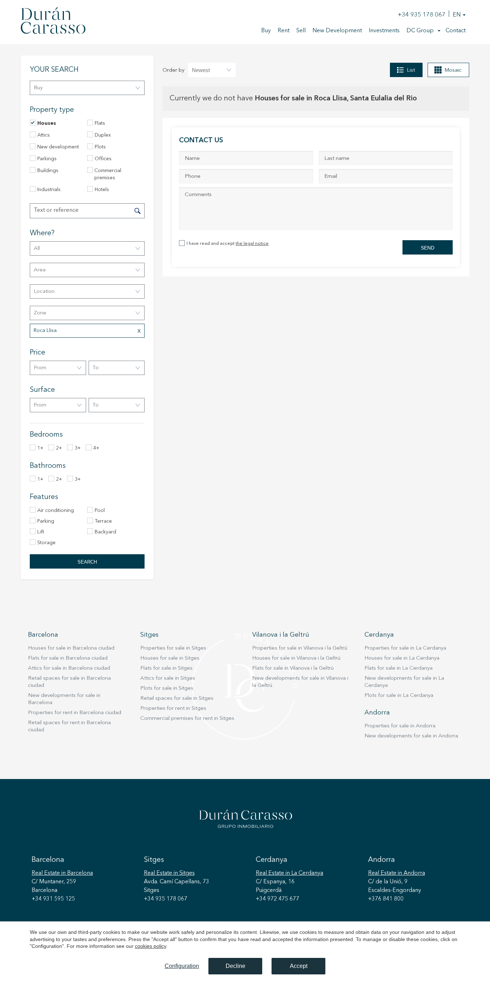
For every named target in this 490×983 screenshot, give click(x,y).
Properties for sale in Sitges (173, 648)
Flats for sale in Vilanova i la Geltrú (293, 668)
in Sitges (169, 873)
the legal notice (252, 243)
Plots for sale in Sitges (166, 688)
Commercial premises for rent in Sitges (187, 718)
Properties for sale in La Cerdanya (405, 648)
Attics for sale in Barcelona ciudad (69, 668)
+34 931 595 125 (53, 899)
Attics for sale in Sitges (167, 678)
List (411, 70)
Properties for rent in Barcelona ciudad (74, 713)
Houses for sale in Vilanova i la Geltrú (296, 658)
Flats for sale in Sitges (166, 668)
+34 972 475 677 (277, 899)
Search (87, 562)
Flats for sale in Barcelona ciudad (68, 658)
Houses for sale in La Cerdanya (401, 658)
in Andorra (396, 873)
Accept (298, 966)
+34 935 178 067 (422, 15)
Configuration (182, 966)
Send (427, 248)
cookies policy (150, 946)
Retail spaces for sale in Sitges (176, 698)
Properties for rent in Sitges (173, 708)
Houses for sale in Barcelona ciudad (71, 648)
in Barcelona (62, 873)
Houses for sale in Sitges (169, 658)
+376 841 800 (386, 899)
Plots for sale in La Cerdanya (398, 695)
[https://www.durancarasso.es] (53, 22)
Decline (235, 966)
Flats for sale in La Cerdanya (398, 668)
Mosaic (453, 70)
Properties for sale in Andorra (399, 726)
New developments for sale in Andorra (411, 736)
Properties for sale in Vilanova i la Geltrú (299, 648)
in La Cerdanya (289, 873)
